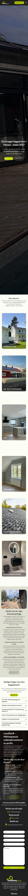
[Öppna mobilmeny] (26, 2)
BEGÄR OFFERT (19, 2)
